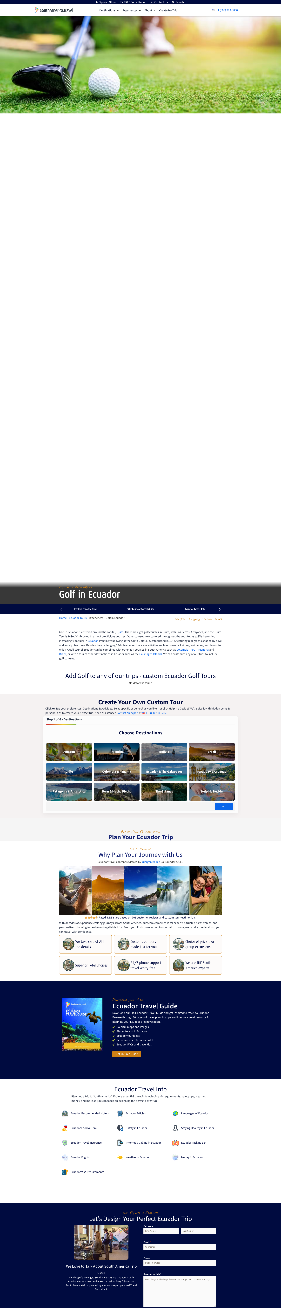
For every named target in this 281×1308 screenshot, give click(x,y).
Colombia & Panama (116, 771)
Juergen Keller (150, 862)
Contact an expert (127, 713)
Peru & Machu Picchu (116, 791)
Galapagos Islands (150, 654)
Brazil (62, 654)
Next (223, 806)
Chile (69, 771)
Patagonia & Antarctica (69, 791)
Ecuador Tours (78, 618)
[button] (109, 10)
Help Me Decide (212, 791)
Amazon (69, 752)
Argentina (203, 650)
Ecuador (93, 641)
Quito (120, 632)
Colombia (182, 650)
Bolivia (164, 752)
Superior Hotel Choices (91, 965)
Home (63, 618)
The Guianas (164, 791)
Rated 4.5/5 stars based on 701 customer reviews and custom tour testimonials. (147, 918)
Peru (192, 650)
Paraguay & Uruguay (211, 771)
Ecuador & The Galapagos (164, 771)
